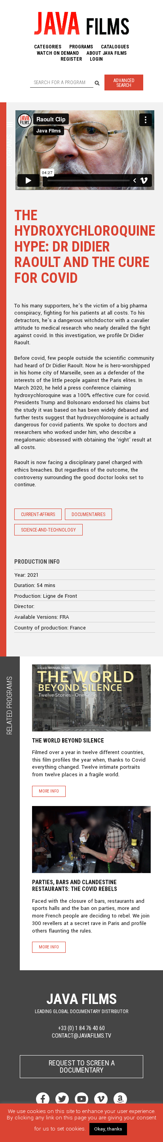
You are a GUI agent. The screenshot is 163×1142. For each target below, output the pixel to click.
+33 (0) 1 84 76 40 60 (81, 1028)
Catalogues (115, 47)
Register (71, 59)
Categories (47, 47)
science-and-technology (48, 530)
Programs (81, 47)
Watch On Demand (58, 53)
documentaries (88, 514)
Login (96, 59)
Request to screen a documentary (82, 1066)
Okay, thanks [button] (108, 1129)
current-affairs (38, 514)
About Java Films (107, 53)
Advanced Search (124, 83)
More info (49, 791)
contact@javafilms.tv (81, 1036)
